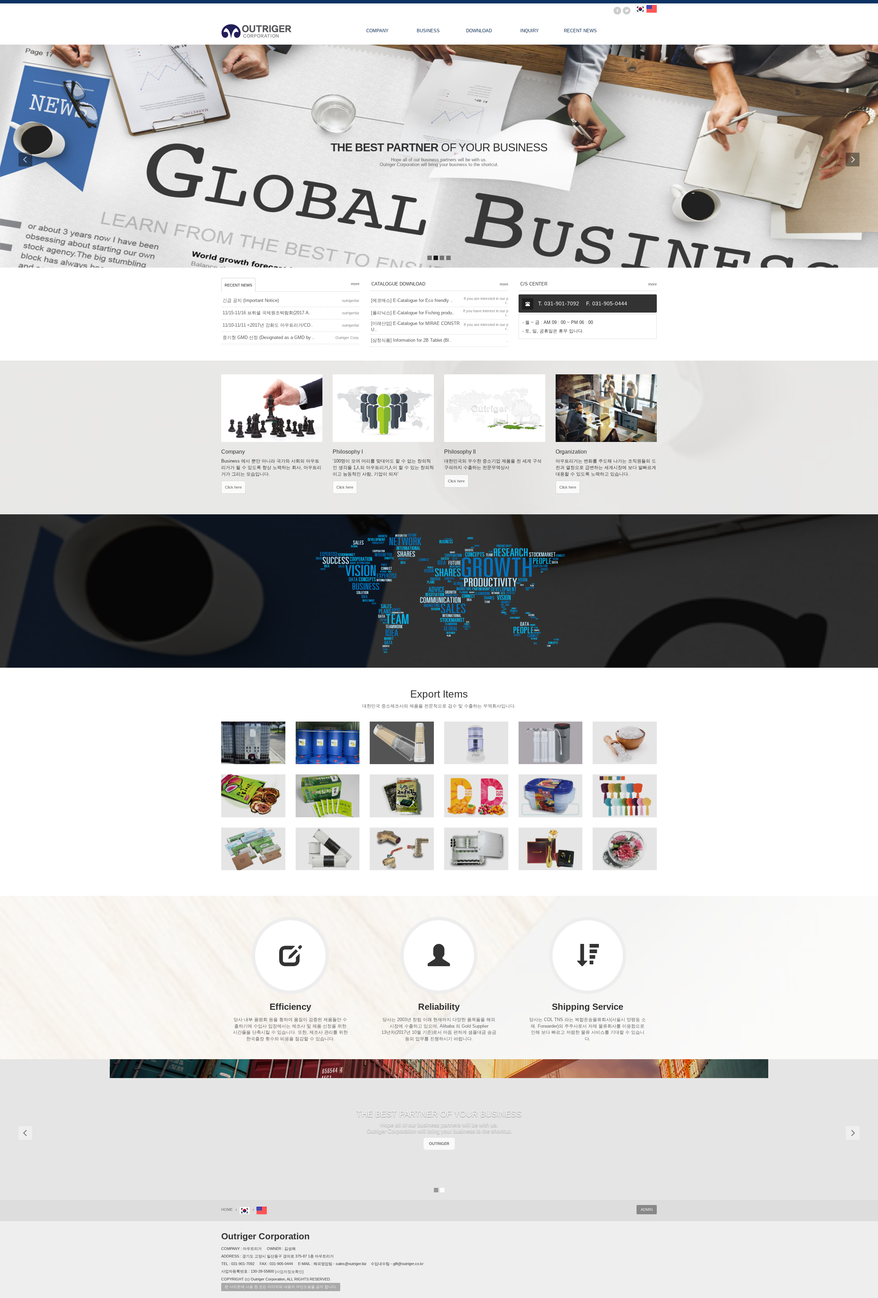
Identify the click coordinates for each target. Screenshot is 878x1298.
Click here (233, 487)
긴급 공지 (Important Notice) (251, 300)
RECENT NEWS (580, 30)
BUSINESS (428, 30)
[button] (30, 156)
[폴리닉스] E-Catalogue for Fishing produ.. (413, 312)
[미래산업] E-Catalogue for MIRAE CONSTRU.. (415, 326)
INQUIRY (529, 30)
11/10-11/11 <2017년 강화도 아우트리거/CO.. (268, 325)
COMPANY (377, 30)
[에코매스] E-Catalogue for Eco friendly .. (412, 300)
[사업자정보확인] (289, 1272)
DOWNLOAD (479, 30)
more (355, 284)
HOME (227, 1209)
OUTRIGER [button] (439, 1144)
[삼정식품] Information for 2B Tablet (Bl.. (411, 340)
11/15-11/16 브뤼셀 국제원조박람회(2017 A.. (267, 312)
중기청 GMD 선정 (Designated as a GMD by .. (269, 337)
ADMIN (647, 1209)
